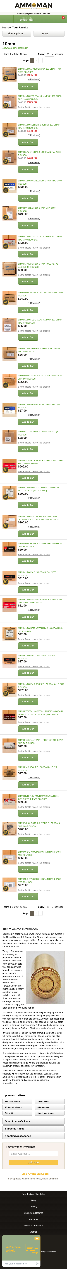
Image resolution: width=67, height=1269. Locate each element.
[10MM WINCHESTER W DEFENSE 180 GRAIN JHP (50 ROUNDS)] (9, 549)
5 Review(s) (34, 526)
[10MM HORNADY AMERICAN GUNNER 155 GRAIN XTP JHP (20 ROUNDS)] (9, 801)
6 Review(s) (34, 79)
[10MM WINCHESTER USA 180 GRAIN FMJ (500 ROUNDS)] (9, 298)
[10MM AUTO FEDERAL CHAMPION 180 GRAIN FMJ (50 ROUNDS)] (9, 325)
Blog (33, 1200)
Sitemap (33, 1232)
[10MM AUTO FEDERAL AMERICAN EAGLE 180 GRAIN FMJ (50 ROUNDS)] (9, 605)
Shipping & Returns (33, 1213)
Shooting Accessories (18, 1136)
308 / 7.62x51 (43, 1101)
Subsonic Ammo (14, 1128)
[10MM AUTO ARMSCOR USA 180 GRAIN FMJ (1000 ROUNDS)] (9, 74)
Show (41, 54)
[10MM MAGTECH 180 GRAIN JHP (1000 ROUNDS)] (9, 213)
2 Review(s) (34, 415)
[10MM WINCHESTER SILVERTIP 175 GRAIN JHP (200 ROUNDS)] (9, 829)
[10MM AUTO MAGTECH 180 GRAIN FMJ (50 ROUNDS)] (9, 410)
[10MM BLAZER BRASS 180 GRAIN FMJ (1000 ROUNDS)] (9, 157)
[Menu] (6, 18)
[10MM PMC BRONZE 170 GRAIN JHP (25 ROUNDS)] (9, 773)
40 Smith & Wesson (13, 1107)
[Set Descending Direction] (62, 34)
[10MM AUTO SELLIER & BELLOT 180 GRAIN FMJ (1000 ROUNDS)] (9, 130)
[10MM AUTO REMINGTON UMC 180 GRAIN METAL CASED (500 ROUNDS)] (9, 493)
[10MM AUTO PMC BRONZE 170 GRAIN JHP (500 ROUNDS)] (9, 690)
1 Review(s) (34, 191)
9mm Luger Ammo (46, 1113)
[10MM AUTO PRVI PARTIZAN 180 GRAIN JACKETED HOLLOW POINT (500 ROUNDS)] (9, 522)
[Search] (47, 19)
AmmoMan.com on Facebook (33, 1185)
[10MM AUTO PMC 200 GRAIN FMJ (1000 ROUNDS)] (9, 578)
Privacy (33, 1206)
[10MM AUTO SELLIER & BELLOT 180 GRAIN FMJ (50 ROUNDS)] (9, 354)
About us (33, 1219)
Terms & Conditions (33, 1225)
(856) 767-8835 (27, 20)
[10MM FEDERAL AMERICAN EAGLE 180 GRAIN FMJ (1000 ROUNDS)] (9, 466)
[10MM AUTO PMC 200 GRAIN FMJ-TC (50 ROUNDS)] (9, 661)
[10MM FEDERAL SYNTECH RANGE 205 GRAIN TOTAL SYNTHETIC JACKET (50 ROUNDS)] (9, 717)
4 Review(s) (34, 162)
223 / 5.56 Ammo (12, 1101)
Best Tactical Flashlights (33, 1194)
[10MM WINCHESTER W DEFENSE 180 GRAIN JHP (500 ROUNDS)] (9, 381)
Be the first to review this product (34, 107)
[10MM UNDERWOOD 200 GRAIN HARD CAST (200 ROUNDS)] (9, 885)
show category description (15, 48)
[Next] (40, 60)
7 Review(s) (34, 135)
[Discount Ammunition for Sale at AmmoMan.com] (33, 5)
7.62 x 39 (9, 1113)
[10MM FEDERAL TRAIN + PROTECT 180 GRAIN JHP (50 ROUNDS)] (9, 745)
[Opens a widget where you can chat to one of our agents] (21, 1251)
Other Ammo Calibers (17, 1121)
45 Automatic (43, 1107)
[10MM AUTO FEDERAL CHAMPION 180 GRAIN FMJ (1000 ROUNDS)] (9, 102)
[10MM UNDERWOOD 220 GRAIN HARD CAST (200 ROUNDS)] (9, 857)
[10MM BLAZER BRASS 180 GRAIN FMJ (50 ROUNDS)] (9, 437)
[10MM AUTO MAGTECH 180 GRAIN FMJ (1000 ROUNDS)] (9, 186)
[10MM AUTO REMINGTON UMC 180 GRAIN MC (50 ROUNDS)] (9, 634)
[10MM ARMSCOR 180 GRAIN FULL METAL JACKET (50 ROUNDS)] (9, 269)
